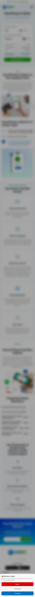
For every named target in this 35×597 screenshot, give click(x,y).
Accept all (17, 593)
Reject (17, 584)
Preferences (17, 589)
